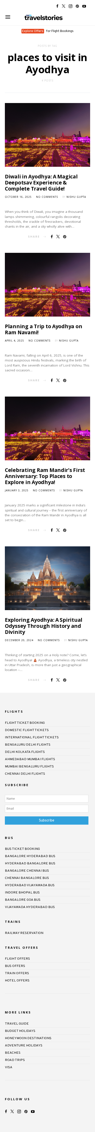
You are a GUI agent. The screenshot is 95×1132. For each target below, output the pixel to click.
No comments (47, 197)
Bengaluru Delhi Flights (27, 745)
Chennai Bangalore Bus (27, 878)
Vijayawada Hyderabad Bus (30, 907)
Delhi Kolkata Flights (25, 752)
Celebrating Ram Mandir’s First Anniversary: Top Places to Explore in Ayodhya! (45, 476)
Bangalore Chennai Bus (27, 871)
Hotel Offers (17, 981)
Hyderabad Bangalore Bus (30, 863)
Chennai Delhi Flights (25, 774)
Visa (8, 1067)
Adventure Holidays (23, 1046)
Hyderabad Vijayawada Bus (30, 885)
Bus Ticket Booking (22, 849)
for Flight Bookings (48, 31)
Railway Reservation (24, 933)
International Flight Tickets (32, 737)
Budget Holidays (20, 1031)
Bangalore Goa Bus (22, 900)
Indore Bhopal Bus (22, 893)
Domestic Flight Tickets (27, 730)
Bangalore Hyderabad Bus (30, 856)
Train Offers (17, 973)
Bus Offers (15, 966)
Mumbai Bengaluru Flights (29, 767)
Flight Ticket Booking (25, 723)
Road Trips (15, 1060)
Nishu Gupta (76, 197)
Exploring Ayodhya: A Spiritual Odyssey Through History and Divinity (43, 625)
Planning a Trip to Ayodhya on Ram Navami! (43, 329)
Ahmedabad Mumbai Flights (30, 759)
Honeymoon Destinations (28, 1038)
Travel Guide (17, 1024)
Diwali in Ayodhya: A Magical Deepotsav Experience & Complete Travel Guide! (41, 182)
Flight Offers (17, 959)
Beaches (12, 1053)
